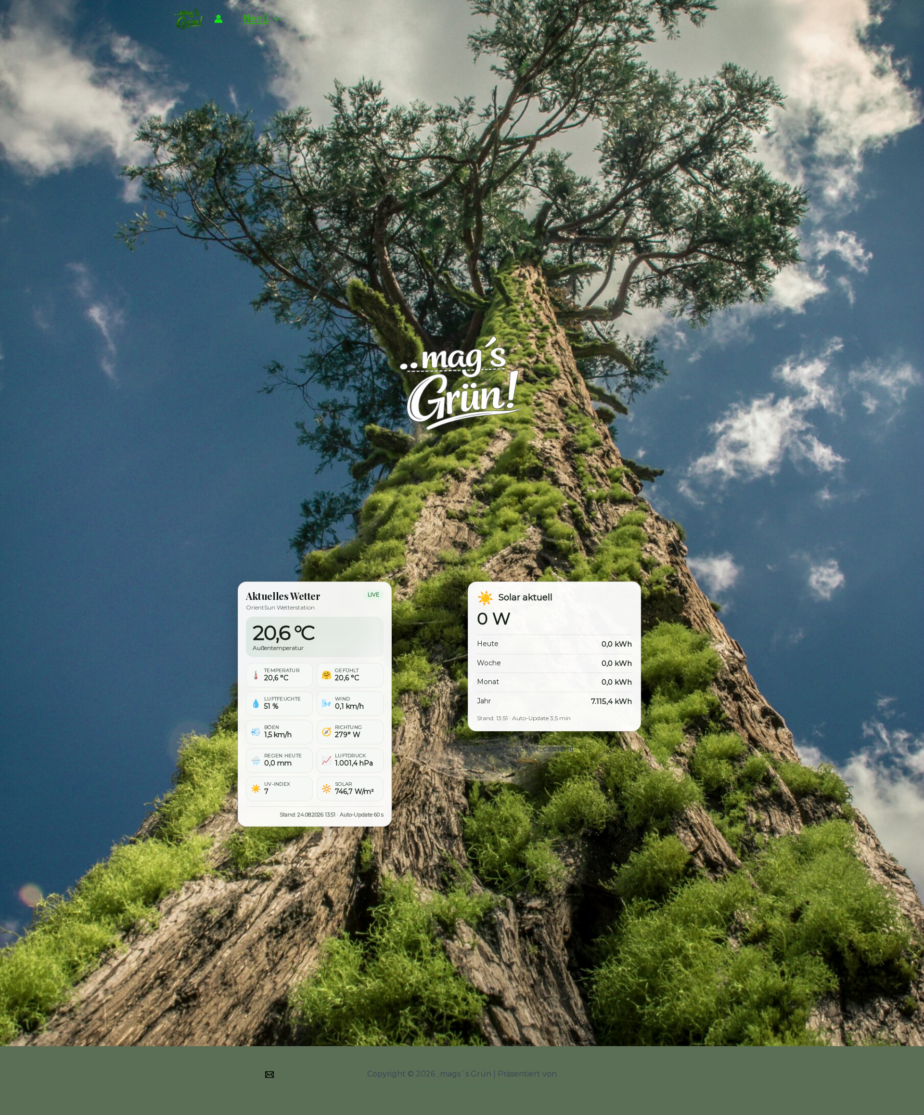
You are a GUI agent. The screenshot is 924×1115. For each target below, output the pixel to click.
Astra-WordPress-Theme (462, 1086)
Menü (256, 18)
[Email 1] (269, 1074)
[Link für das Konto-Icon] (218, 18)
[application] (274, 18)
